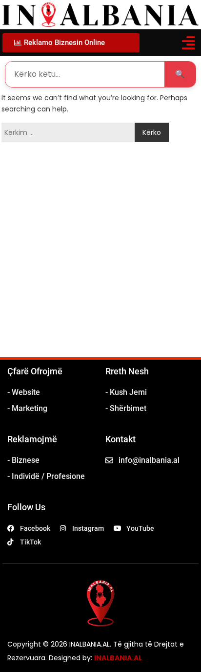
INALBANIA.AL (118, 658)
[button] (189, 43)
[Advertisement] (100, 251)
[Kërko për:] (70, 132)
